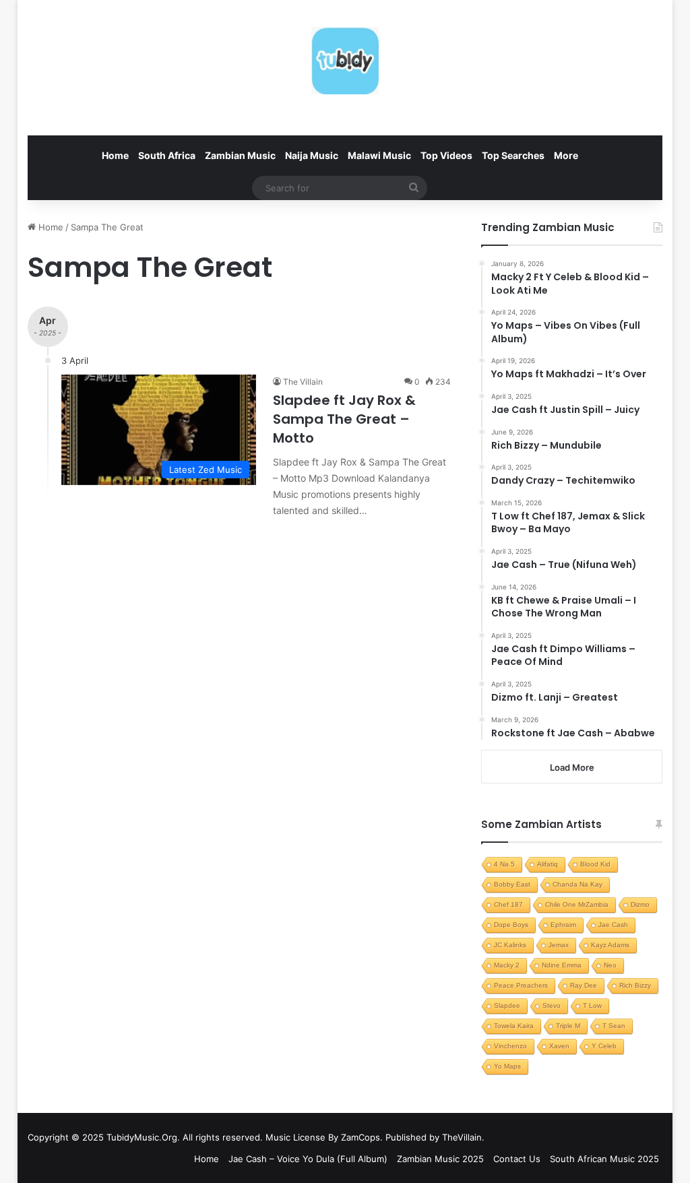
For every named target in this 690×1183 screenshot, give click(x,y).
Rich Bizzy (635, 985)
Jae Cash (613, 924)
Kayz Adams (610, 945)
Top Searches (513, 155)
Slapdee (507, 1005)
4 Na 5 (504, 864)
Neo (610, 965)
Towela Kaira (514, 1025)
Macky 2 (507, 965)
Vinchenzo (510, 1046)
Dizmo (640, 904)
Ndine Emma (562, 965)
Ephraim (563, 924)
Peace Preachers (521, 985)
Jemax (558, 945)
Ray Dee (583, 985)
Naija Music (311, 155)
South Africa (166, 155)
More (566, 155)
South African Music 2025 (604, 1158)
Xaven (559, 1046)
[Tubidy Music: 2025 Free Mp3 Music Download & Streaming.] (345, 60)
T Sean (613, 1025)
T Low (592, 1005)
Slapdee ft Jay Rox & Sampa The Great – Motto (344, 419)
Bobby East (512, 884)
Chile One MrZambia (576, 904)
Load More (572, 767)
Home (115, 155)
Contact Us (516, 1158)
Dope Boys (511, 924)
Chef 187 (508, 904)
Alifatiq (547, 864)
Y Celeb (604, 1046)
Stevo (551, 1005)
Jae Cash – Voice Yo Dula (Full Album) (307, 1158)
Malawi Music (379, 155)
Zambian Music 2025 (440, 1158)
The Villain (303, 382)
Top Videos (446, 155)
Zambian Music (240, 155)
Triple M (568, 1025)
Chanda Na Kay (577, 884)
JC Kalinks (510, 945)
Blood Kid (595, 864)
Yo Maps (507, 1066)
